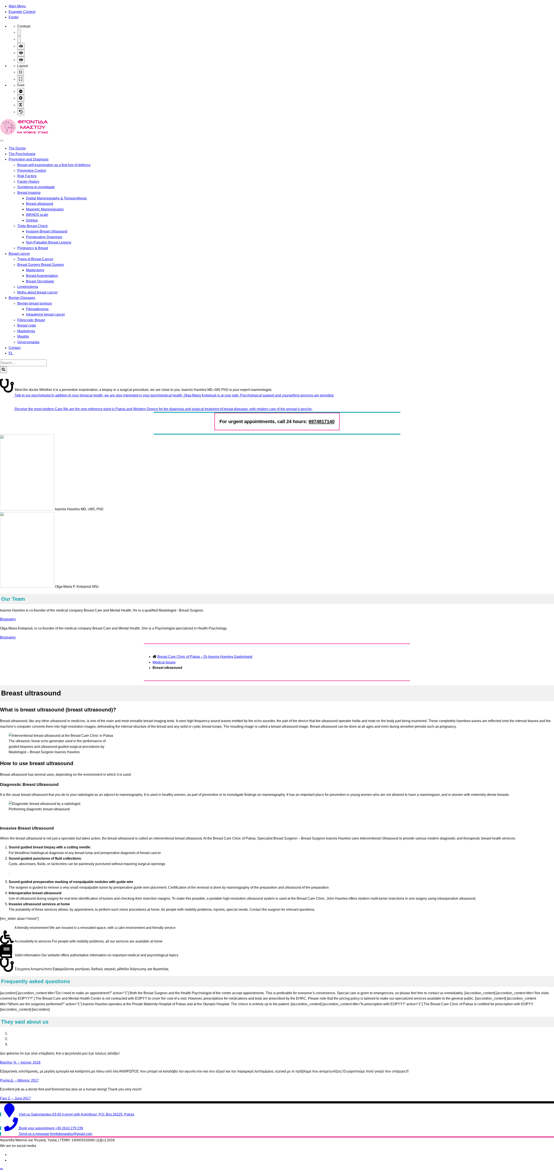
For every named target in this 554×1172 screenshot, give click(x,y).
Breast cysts (26, 325)
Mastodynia (26, 331)
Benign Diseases (22, 298)
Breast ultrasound (39, 204)
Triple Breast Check (32, 226)
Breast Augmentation (42, 276)
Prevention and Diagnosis (28, 159)
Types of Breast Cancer (35, 259)
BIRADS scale (37, 215)
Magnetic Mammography (45, 209)
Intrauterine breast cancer (45, 314)
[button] (1, 1169)
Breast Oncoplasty (40, 281)
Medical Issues (164, 662)
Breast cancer (19, 253)
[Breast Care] (24, 134)
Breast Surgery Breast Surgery (40, 265)
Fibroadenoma (37, 309)
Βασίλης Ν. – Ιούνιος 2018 (20, 1062)
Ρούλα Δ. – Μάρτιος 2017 (19, 1080)
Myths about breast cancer (37, 292)
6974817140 (322, 421)
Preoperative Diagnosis (44, 237)
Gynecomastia (28, 342)
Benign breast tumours (34, 303)
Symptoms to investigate (36, 187)
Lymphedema (27, 287)
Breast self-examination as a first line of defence (53, 165)
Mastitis (23, 336)
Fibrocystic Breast (31, 320)
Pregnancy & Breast (32, 248)
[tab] (281, 1033)
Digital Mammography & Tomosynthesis (56, 198)
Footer (14, 17)
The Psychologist (22, 154)
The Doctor (17, 148)
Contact (15, 348)
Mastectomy (35, 270)
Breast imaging (28, 192)
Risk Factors (27, 176)
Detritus (32, 220)
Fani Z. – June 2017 (15, 1098)
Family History (28, 181)
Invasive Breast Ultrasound (46, 231)
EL (11, 353)
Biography (8, 619)
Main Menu (17, 6)
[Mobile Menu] (1, 140)
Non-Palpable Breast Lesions (48, 242)
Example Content (22, 12)
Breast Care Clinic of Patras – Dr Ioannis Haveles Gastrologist (204, 656)
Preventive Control (31, 170)
